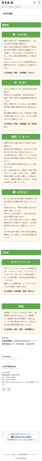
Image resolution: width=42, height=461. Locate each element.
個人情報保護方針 (23, 454)
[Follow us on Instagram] (9, 389)
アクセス (7, 454)
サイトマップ (33, 454)
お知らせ (13, 454)
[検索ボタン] (34, 2)
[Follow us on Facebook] (4, 389)
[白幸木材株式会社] (8, 2)
